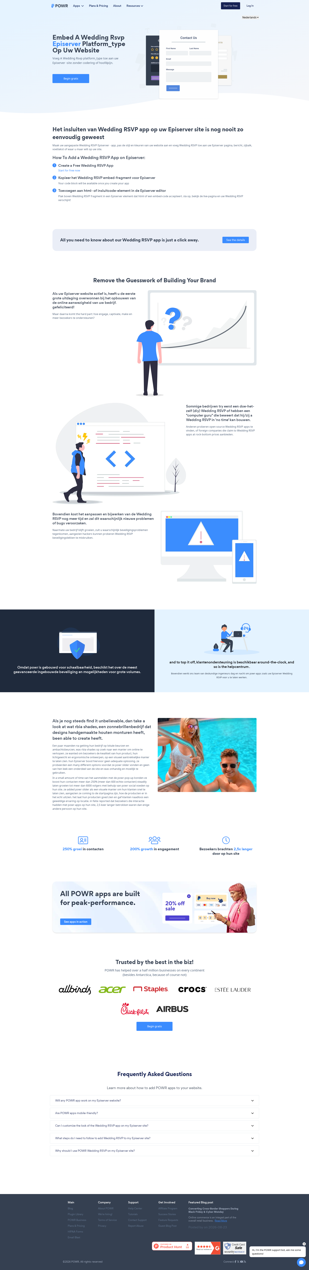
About (117, 6)
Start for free (231, 5)
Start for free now (69, 170)
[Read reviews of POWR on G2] (207, 1248)
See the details (235, 240)
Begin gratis (71, 78)
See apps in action (75, 922)
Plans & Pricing (98, 6)
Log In (250, 5)
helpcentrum (238, 666)
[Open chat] (301, 1262)
